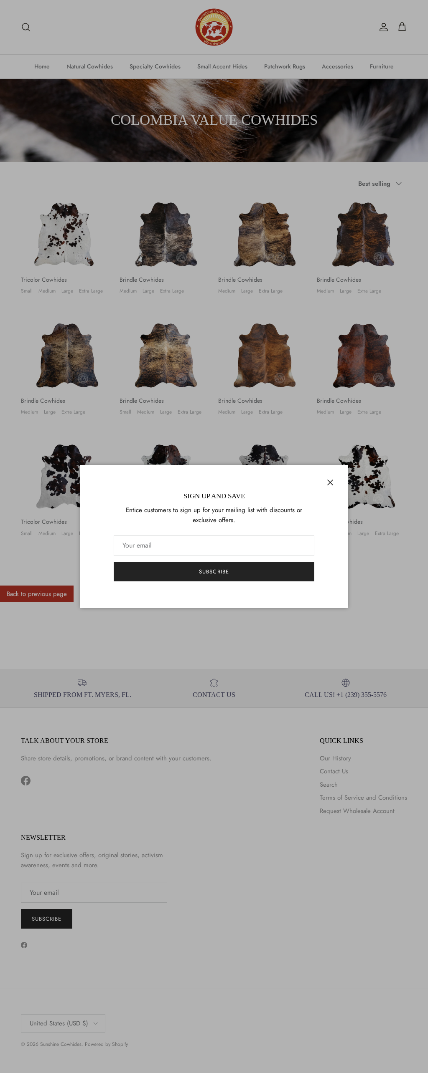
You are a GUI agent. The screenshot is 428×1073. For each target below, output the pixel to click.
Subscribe (214, 572)
